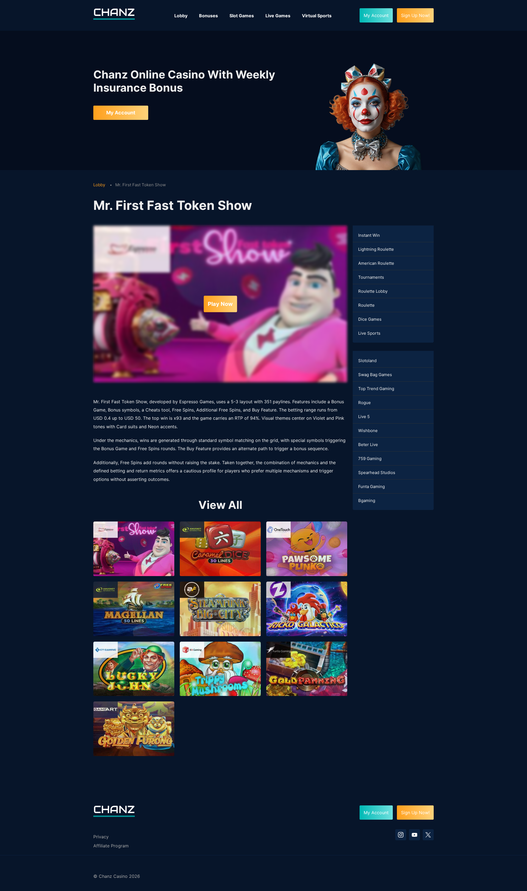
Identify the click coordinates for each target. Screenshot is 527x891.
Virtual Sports (317, 15)
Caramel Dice (220, 556)
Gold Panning (307, 676)
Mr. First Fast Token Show (133, 556)
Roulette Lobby (373, 291)
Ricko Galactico (306, 616)
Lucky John (134, 676)
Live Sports (369, 333)
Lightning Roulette (376, 249)
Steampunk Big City (220, 616)
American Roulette (376, 263)
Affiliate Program (111, 845)
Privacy (101, 836)
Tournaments (371, 277)
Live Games (277, 15)
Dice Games (370, 319)
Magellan (134, 616)
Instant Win (369, 235)
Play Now (220, 304)
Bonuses (208, 15)
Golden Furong (134, 737)
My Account (120, 112)
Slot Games (241, 15)
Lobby (180, 15)
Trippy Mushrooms (220, 676)
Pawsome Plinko (306, 556)
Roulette (366, 305)
